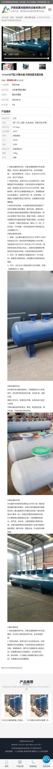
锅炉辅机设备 (30, 17)
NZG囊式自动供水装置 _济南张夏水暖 (17, 720)
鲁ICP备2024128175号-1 (34, 745)
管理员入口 (35, 751)
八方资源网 (19, 751)
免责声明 (27, 751)
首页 (12, 17)
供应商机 (19, 17)
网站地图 (44, 751)
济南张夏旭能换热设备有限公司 (21, 748)
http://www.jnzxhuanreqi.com (11, 668)
